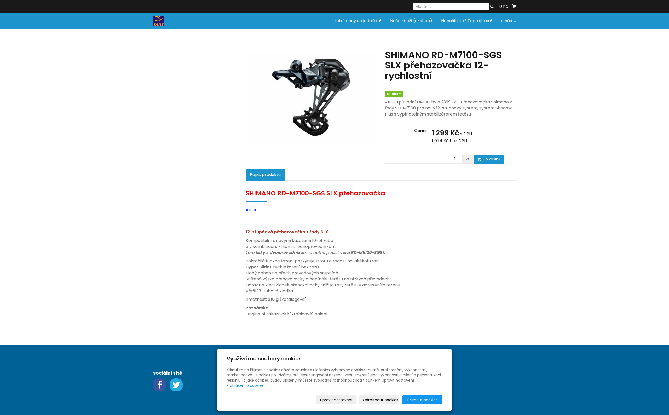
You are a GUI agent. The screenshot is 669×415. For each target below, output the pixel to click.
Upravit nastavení (336, 399)
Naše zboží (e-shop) (411, 21)
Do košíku (491, 159)
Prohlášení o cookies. (245, 385)
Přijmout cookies (422, 399)
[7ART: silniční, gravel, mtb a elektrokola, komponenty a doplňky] (158, 21)
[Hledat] (492, 7)
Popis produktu (265, 174)
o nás (507, 21)
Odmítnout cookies (380, 399)
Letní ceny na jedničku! (357, 21)
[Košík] (514, 6)
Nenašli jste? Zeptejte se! (466, 21)
